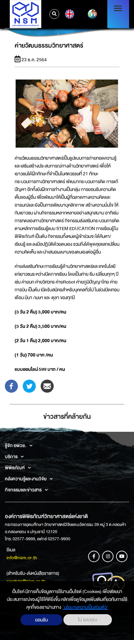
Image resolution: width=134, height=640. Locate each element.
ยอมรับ (41, 620)
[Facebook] (11, 386)
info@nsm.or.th (22, 557)
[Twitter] (29, 386)
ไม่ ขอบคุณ (87, 620)
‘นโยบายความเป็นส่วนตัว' (85, 607)
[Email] (47, 386)
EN (68, 14)
